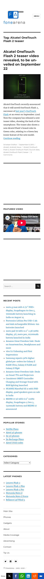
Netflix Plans (12, 429)
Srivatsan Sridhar (10, 145)
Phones (7, 517)
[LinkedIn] (28, 576)
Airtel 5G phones (14, 432)
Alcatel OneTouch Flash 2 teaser (15, 152)
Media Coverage (11, 535)
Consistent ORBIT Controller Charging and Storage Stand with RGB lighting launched (22, 381)
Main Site (7, 511)
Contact (7, 547)
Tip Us (6, 553)
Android (13, 147)
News (19, 147)
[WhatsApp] (22, 576)
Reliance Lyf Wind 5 (15, 500)
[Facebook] (16, 576)
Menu (36, 16)
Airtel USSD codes (14, 442)
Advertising (9, 541)
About (6, 529)
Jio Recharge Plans (15, 439)
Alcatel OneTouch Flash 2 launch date (24, 150)
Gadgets (7, 523)
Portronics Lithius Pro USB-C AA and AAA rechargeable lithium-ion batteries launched (22, 324)
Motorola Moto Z (14, 493)
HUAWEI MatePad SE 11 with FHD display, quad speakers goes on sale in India (23, 392)
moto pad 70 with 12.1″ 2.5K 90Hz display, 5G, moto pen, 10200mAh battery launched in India (22, 334)
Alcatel (6, 147)
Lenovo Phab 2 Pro (15, 489)
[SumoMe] (41, 576)
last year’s (21, 111)
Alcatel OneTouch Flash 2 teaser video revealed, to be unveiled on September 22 (22, 60)
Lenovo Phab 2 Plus (15, 486)
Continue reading (11, 138)
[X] (9, 576)
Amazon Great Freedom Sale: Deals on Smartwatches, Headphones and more (23, 344)
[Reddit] (34, 576)
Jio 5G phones (12, 436)
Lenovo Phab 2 (13, 483)
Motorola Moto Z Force (17, 496)
